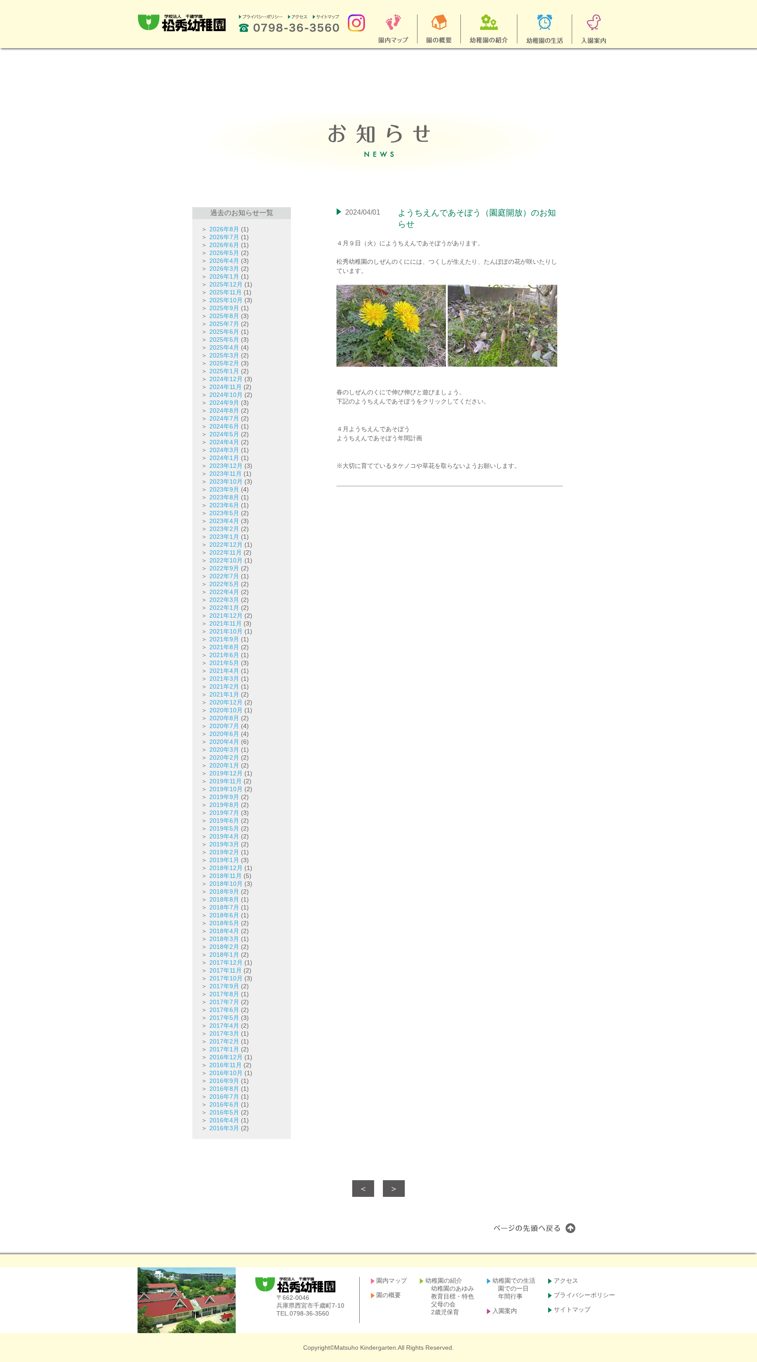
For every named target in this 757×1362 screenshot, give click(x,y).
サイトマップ (572, 1309)
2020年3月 (224, 749)
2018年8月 (224, 899)
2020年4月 (224, 741)
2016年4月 (224, 1120)
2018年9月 (224, 891)
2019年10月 (226, 788)
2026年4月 (224, 260)
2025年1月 (224, 371)
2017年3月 (224, 1033)
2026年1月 (224, 276)
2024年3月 (224, 449)
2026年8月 (224, 229)
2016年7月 (224, 1096)
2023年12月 (226, 465)
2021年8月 (224, 647)
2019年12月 (226, 773)
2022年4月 (224, 591)
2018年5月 (224, 923)
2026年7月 (224, 237)
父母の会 (443, 1304)
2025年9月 (224, 307)
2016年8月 (224, 1088)
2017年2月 (224, 1041)
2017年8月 (224, 994)
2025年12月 (226, 284)
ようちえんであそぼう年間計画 (379, 438)
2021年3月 (224, 678)
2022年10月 (226, 560)
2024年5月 (224, 434)
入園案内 (504, 1310)
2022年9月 (224, 568)
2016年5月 (224, 1112)
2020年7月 (224, 725)
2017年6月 (224, 1009)
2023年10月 (226, 481)
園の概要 (388, 1294)
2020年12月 (226, 702)
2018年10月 (226, 883)
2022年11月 (225, 552)
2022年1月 (224, 607)
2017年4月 (224, 1025)
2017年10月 (226, 978)
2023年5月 (224, 512)
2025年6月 (224, 331)
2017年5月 (224, 1017)
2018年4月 (224, 930)
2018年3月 (224, 938)
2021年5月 (224, 662)
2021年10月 (226, 631)
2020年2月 (224, 757)
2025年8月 (224, 315)
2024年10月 (226, 394)
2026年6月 (224, 244)
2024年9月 (224, 402)
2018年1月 (224, 954)
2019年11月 (225, 781)
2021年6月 (224, 654)
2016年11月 (225, 1064)
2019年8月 (224, 804)
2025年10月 (226, 300)
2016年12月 (226, 1057)
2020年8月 (224, 718)
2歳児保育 (445, 1312)
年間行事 (510, 1296)
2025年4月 (224, 347)
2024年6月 (224, 426)
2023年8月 (224, 497)
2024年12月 (226, 378)
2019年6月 (224, 820)
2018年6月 (224, 915)
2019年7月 (224, 812)
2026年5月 (224, 252)
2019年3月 (224, 844)
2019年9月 (224, 796)
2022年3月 (224, 599)
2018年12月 (226, 867)
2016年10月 (226, 1072)
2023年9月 (224, 489)
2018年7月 (224, 907)
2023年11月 (225, 473)
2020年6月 (224, 733)
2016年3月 (224, 1128)
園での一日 (513, 1288)
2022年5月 (224, 583)
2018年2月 (224, 946)
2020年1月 (224, 765)
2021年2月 (224, 686)
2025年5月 (224, 339)
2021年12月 (226, 615)
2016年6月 (224, 1104)
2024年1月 (224, 457)
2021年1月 (224, 694)
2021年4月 (224, 670)
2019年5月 (224, 828)
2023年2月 (224, 528)
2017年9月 (224, 986)
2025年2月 (224, 363)
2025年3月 (224, 355)
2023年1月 (224, 536)
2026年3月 (224, 268)
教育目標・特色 (452, 1296)
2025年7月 (224, 323)
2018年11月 (225, 875)
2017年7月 (224, 1001)
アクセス (566, 1280)
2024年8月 (224, 410)
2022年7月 (224, 576)
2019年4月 (224, 836)
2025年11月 (225, 292)
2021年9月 (224, 639)
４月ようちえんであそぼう (373, 428)
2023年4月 (224, 520)
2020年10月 (226, 710)
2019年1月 (224, 859)
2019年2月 (224, 852)
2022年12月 (226, 544)
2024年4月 (224, 442)
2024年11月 (225, 386)
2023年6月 (224, 505)
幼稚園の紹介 (443, 1280)
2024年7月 (224, 418)
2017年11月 (225, 970)
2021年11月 (225, 623)
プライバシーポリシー (584, 1294)
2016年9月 (224, 1080)
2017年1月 (224, 1049)
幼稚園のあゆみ (452, 1288)
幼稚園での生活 (513, 1280)
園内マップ (391, 1280)
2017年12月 (226, 962)
